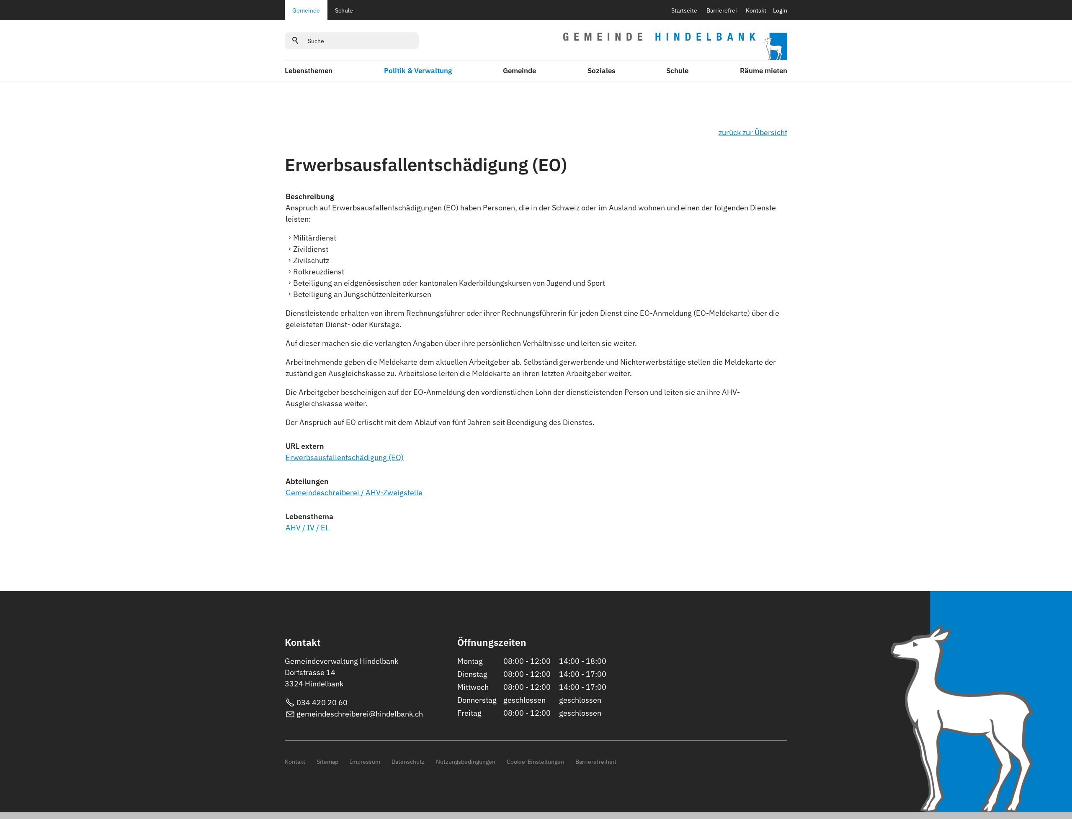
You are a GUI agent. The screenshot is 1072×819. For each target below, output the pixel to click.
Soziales (601, 70)
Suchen (295, 40)
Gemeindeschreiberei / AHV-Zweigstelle (354, 492)
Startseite (684, 10)
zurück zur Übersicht (753, 132)
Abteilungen (307, 481)
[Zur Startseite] (675, 46)
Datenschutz (408, 761)
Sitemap (327, 761)
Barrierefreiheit (595, 761)
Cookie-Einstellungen (535, 761)
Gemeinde (306, 10)
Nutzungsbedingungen (465, 761)
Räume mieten (763, 70)
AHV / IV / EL (307, 527)
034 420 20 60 (322, 702)
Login (780, 10)
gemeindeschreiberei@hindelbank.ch (359, 714)
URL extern (305, 446)
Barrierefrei (721, 10)
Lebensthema (309, 516)
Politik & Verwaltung (418, 70)
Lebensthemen (308, 70)
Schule (344, 10)
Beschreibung (310, 196)
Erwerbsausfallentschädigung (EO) (345, 457)
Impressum (365, 761)
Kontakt (756, 10)
